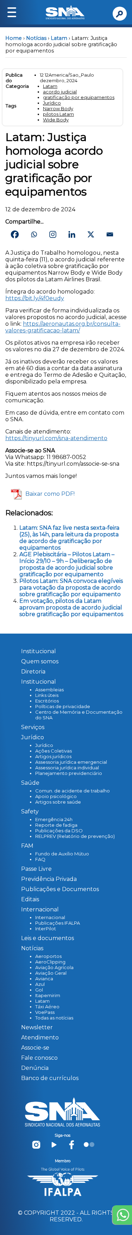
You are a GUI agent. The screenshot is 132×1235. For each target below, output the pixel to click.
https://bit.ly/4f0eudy (34, 298)
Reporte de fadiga (56, 825)
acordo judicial (60, 91)
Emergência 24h (54, 819)
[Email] (110, 234)
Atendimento (40, 1037)
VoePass (45, 1012)
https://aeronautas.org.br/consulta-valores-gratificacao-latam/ (62, 327)
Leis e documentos (47, 938)
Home (13, 38)
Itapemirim (47, 995)
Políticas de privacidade (62, 706)
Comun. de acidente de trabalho (72, 790)
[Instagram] (53, 234)
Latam (59, 38)
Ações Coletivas (53, 751)
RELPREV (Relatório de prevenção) (75, 836)
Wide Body (56, 119)
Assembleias (49, 689)
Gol (39, 990)
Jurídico (52, 103)
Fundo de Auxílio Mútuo (62, 853)
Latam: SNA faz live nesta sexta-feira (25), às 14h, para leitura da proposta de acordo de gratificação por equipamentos (69, 537)
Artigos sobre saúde (58, 802)
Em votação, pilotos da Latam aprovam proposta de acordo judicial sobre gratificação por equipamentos (71, 608)
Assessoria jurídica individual (67, 767)
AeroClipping (50, 962)
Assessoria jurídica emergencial (71, 762)
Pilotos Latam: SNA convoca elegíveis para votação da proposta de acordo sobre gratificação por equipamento (71, 588)
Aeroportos (48, 956)
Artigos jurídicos (53, 756)
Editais (30, 899)
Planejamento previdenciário (68, 773)
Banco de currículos (49, 1078)
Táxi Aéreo (47, 1006)
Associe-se (35, 1047)
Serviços (32, 727)
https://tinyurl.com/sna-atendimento (56, 438)
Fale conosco (39, 1057)
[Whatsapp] (34, 234)
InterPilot (45, 928)
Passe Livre (36, 869)
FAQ (40, 859)
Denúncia (35, 1068)
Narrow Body (58, 108)
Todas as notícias (54, 1018)
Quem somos (39, 661)
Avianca (44, 978)
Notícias (36, 38)
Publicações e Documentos (60, 889)
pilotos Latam (58, 114)
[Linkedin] (72, 234)
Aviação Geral (51, 973)
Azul (40, 984)
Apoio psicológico (56, 796)
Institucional (38, 651)
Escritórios (47, 701)
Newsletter (37, 1027)
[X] (91, 234)
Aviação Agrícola (54, 967)
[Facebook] (15, 234)
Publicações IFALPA (57, 923)
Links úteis (46, 695)
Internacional (50, 917)
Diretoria (33, 671)
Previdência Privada (49, 879)
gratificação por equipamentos (78, 97)
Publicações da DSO (59, 830)
